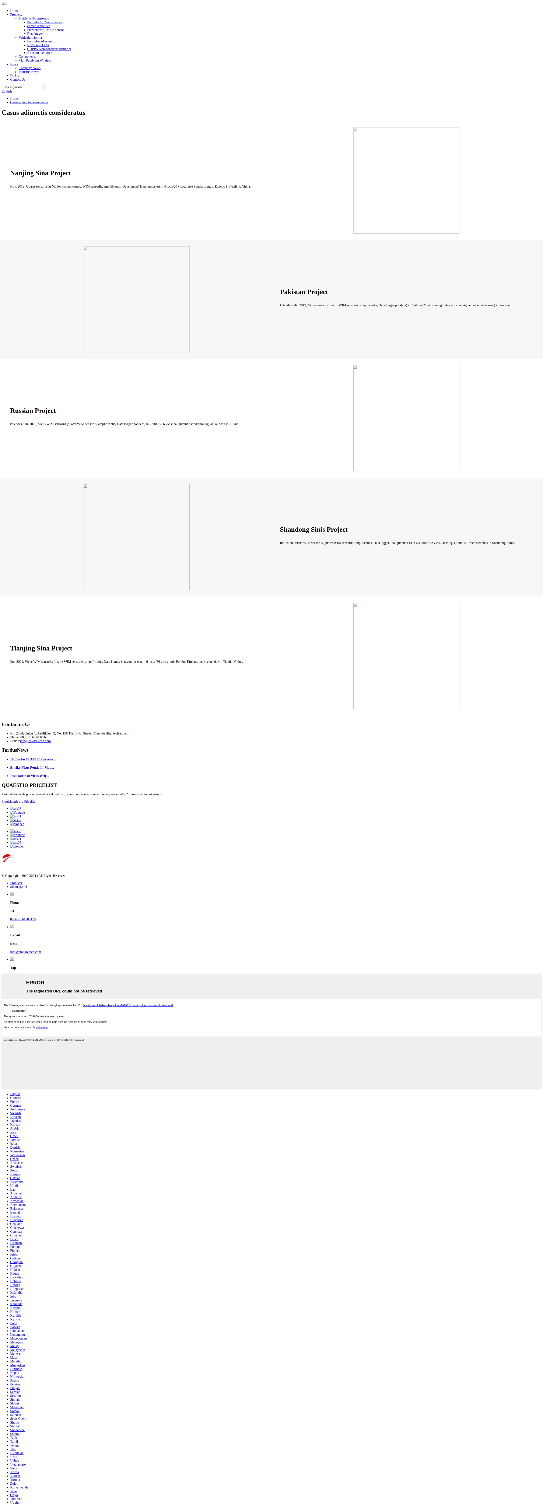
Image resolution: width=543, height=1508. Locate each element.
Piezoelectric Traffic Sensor (45, 30)
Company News (30, 68)
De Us (14, 75)
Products (16, 14)
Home (14, 11)
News (14, 64)
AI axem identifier (39, 53)
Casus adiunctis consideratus (29, 102)
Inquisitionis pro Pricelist (18, 801)
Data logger (35, 33)
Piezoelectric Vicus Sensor (45, 22)
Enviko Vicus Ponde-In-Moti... (32, 767)
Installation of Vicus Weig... (29, 776)
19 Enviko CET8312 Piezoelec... (33, 759)
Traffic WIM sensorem (34, 18)
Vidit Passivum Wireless (35, 60)
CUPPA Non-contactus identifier (49, 49)
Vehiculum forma (30, 37)
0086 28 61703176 (23, 919)
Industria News (29, 72)
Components (27, 56)
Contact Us (17, 79)
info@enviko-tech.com (35, 741)
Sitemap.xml (18, 887)
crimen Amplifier (38, 26)
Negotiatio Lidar (38, 45)
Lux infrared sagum (40, 41)
